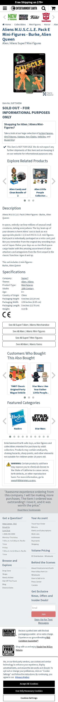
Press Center (36, 581)
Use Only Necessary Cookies (28, 691)
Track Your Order (38, 523)
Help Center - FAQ (9, 523)
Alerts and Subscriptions (41, 530)
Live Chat (6, 530)
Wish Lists (35, 534)
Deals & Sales (7, 587)
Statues (21, 136)
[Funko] (35, 17)
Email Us (6, 527)
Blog (4, 584)
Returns (34, 527)
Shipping (35, 544)
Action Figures (46, 133)
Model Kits (9, 140)
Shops (4, 574)
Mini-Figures (27, 285)
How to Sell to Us (38, 578)
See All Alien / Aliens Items (29, 344)
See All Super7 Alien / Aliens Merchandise (29, 324)
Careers (34, 585)
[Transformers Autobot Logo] (46, 17)
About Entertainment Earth (42, 568)
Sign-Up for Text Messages (43, 621)
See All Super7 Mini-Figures (29, 337)
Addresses (35, 537)
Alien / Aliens (27, 281)
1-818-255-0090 (8, 534)
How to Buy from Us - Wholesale (39, 573)
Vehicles (42, 136)
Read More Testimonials (29, 509)
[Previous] (4, 16)
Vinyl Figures (10, 136)
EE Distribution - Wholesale (42, 556)
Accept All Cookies (29, 683)
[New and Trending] (12, 17)
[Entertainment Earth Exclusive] (23, 17)
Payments (35, 540)
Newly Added (7, 577)
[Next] (54, 16)
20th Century (27, 288)
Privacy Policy (22, 677)
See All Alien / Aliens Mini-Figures (29, 331)
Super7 (24, 278)
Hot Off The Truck (9, 581)
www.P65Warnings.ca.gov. (23, 480)
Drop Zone (6, 570)
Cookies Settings (29, 698)
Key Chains (31, 136)
